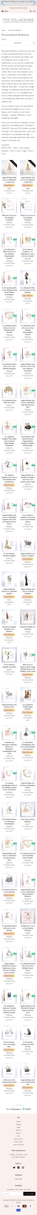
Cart (33, 11)
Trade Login (18, 1179)
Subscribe (29, 1194)
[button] (2, 3)
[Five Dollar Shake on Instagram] (23, 1168)
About (18, 1121)
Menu (6, 11)
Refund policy (18, 1139)
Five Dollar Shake (20, 1200)
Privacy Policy (18, 1142)
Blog (18, 1127)
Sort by (4, 39)
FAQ (18, 1136)
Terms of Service (18, 1144)
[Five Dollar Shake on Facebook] (18, 1168)
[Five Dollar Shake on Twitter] (14, 1168)
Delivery (18, 1130)
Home (3, 30)
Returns (18, 1133)
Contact (18, 1124)
